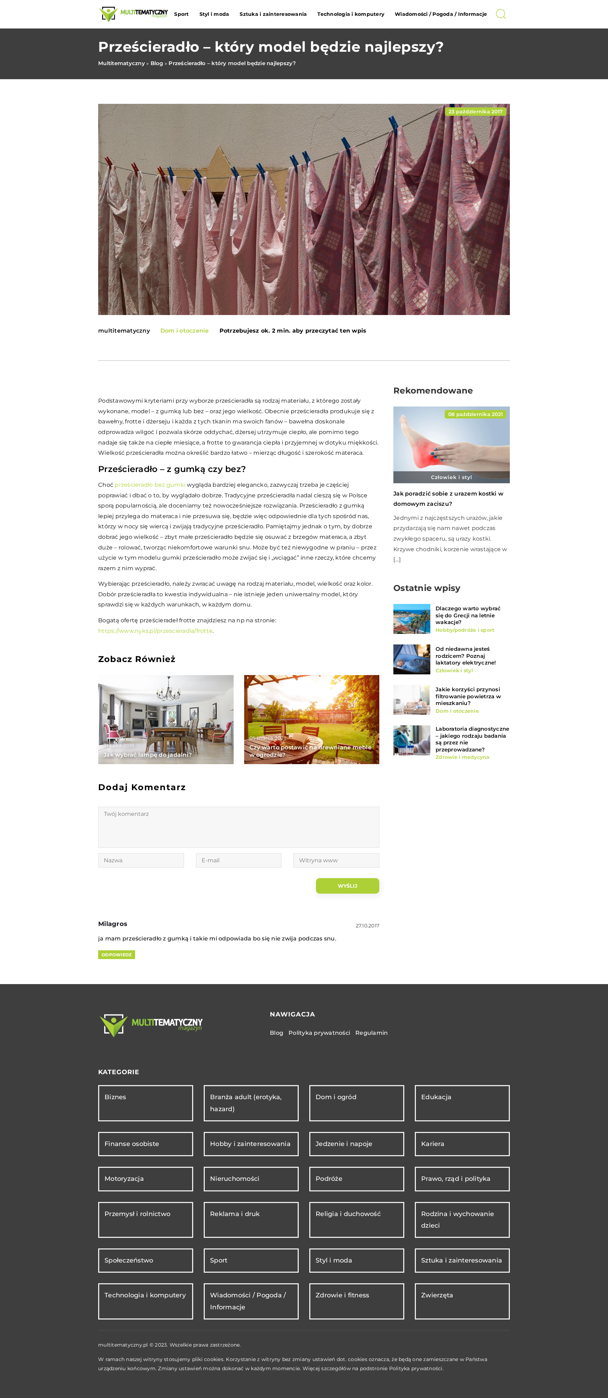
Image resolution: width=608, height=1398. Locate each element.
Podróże (329, 1179)
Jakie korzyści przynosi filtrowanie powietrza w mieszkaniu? (468, 696)
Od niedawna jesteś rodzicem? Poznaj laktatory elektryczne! (466, 656)
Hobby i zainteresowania (250, 1144)
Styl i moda (214, 14)
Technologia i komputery (350, 14)
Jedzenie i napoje (344, 1144)
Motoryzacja (124, 1179)
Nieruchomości (234, 1179)
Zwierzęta (437, 1295)
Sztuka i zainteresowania (273, 14)
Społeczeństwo (128, 1260)
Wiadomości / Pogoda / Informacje (441, 14)
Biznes (115, 1097)
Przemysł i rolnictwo (137, 1214)
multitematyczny (124, 331)
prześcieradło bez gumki (150, 484)
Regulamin (371, 1032)
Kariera (432, 1144)
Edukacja (436, 1097)
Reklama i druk (235, 1214)
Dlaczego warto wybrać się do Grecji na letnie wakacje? (468, 615)
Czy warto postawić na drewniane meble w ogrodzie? (310, 751)
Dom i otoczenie (184, 330)
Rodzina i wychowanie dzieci (457, 1219)
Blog (276, 1032)
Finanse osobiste (131, 1144)
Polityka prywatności (319, 1032)
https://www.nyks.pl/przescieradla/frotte (155, 631)
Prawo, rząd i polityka (456, 1179)
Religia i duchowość (348, 1214)
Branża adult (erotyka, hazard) (246, 1103)
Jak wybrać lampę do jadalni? (147, 754)
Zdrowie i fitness (342, 1295)
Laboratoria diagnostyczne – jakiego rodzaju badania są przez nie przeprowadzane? (472, 739)
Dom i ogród (336, 1097)
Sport (181, 14)
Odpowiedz (117, 954)
